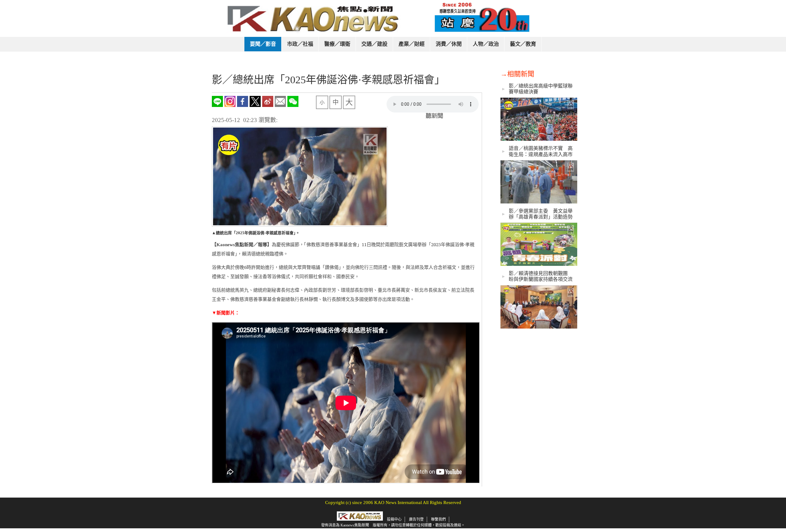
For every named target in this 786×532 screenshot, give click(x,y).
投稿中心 (394, 519)
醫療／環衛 (337, 44)
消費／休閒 (449, 44)
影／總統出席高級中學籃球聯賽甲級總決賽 (541, 88)
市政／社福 (300, 44)
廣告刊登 (416, 519)
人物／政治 (486, 44)
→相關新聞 (517, 74)
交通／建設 (374, 44)
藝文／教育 (523, 44)
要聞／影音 (263, 44)
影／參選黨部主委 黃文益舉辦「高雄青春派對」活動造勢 (541, 213)
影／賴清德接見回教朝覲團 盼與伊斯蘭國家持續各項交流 (541, 276)
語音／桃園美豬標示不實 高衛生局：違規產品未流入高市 (541, 151)
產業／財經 (412, 44)
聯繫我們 (438, 519)
